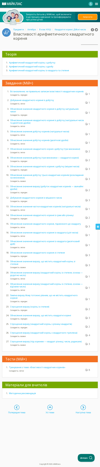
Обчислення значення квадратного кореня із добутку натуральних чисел (44, 110)
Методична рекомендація (22, 393)
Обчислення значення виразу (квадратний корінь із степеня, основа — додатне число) (46, 274)
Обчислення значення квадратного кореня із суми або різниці (42, 215)
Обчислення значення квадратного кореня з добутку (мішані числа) (44, 166)
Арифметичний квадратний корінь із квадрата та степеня (39, 70)
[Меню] (96, 4)
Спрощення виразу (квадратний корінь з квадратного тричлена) (43, 332)
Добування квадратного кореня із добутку (32, 100)
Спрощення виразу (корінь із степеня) (29, 306)
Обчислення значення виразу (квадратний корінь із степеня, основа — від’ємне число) (46, 285)
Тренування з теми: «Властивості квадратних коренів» (37, 367)
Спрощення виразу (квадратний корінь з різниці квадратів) (41, 324)
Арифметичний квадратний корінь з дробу (31, 66)
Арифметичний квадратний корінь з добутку (32, 62)
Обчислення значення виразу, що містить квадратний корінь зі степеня (42, 262)
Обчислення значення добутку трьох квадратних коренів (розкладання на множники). (46, 176)
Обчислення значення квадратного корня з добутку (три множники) (45, 149)
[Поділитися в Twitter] (96, 29)
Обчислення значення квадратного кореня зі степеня (37, 252)
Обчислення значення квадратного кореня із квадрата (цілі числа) (44, 232)
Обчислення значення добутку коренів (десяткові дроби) (39, 140)
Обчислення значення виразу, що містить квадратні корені (40, 315)
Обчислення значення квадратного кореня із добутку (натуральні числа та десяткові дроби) (47, 121)
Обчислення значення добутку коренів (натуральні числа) (39, 131)
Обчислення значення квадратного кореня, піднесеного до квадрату (45, 223)
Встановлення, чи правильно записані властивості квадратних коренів (47, 91)
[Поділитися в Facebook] (92, 29)
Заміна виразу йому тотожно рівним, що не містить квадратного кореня (44, 296)
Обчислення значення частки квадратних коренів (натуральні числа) (45, 206)
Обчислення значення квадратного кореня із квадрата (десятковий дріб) (45, 242)
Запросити (87, 17)
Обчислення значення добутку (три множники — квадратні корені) (44, 157)
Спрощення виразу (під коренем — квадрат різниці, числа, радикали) (46, 341)
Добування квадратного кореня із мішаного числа (36, 197)
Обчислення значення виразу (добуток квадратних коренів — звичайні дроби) (46, 187)
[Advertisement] (50, 432)
